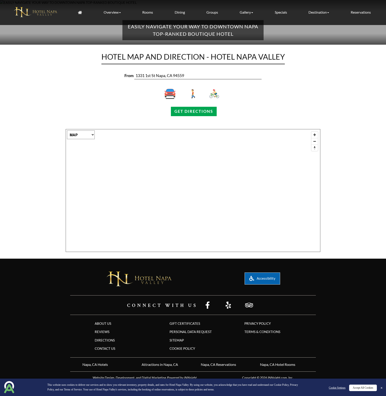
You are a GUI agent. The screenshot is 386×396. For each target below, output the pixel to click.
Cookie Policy (281, 385)
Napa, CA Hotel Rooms (277, 364)
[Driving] (173, 94)
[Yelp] (228, 305)
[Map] (193, 190)
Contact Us (105, 348)
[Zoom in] (314, 135)
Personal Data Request (191, 332)
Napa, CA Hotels (95, 364)
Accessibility (265, 278)
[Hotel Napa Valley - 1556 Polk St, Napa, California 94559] (35, 12)
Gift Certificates (185, 323)
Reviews (102, 332)
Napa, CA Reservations (218, 364)
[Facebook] (207, 305)
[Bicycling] (213, 94)
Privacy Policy (257, 323)
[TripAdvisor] (249, 305)
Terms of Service (73, 389)
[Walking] (193, 94)
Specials (281, 12)
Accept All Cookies (363, 387)
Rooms (147, 12)
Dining (180, 12)
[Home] (80, 12)
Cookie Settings (337, 387)
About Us (103, 323)
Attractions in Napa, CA (160, 364)
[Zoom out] (314, 141)
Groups (212, 12)
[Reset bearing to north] (314, 148)
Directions (105, 340)
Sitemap (177, 340)
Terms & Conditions (262, 332)
